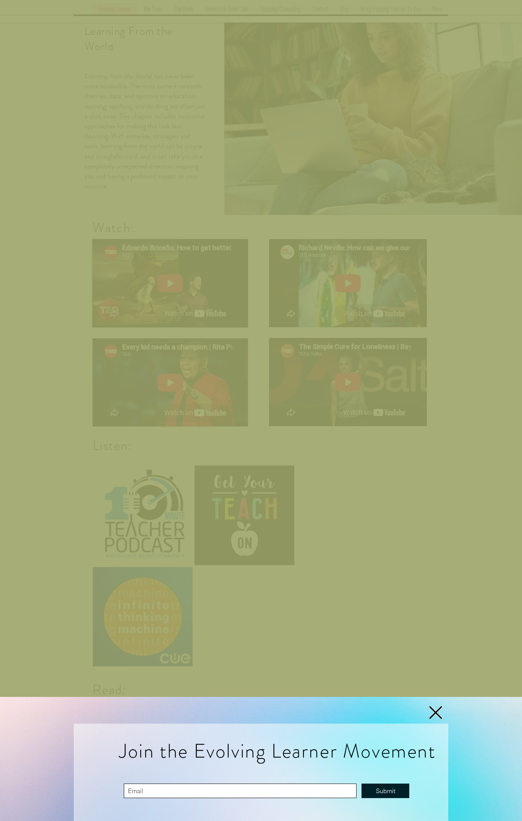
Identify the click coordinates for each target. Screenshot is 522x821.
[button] (435, 712)
